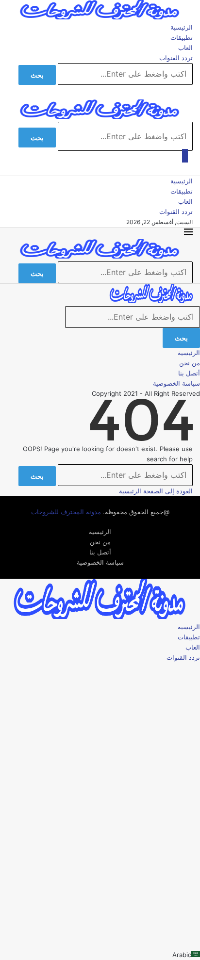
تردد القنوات (176, 58)
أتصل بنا (189, 373)
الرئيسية (181, 27)
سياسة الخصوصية (176, 383)
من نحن (189, 363)
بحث (37, 75)
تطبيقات (181, 37)
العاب (185, 47)
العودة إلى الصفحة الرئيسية (156, 491)
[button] (100, 955)
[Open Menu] (185, 156)
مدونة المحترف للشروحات (66, 512)
